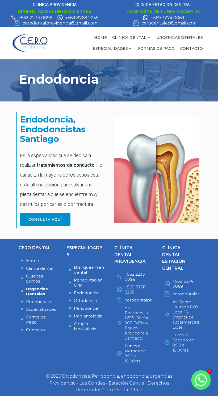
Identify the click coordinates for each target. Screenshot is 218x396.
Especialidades (110, 48)
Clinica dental (129, 37)
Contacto (191, 48)
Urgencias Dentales (179, 37)
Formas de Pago (156, 48)
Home (100, 37)
